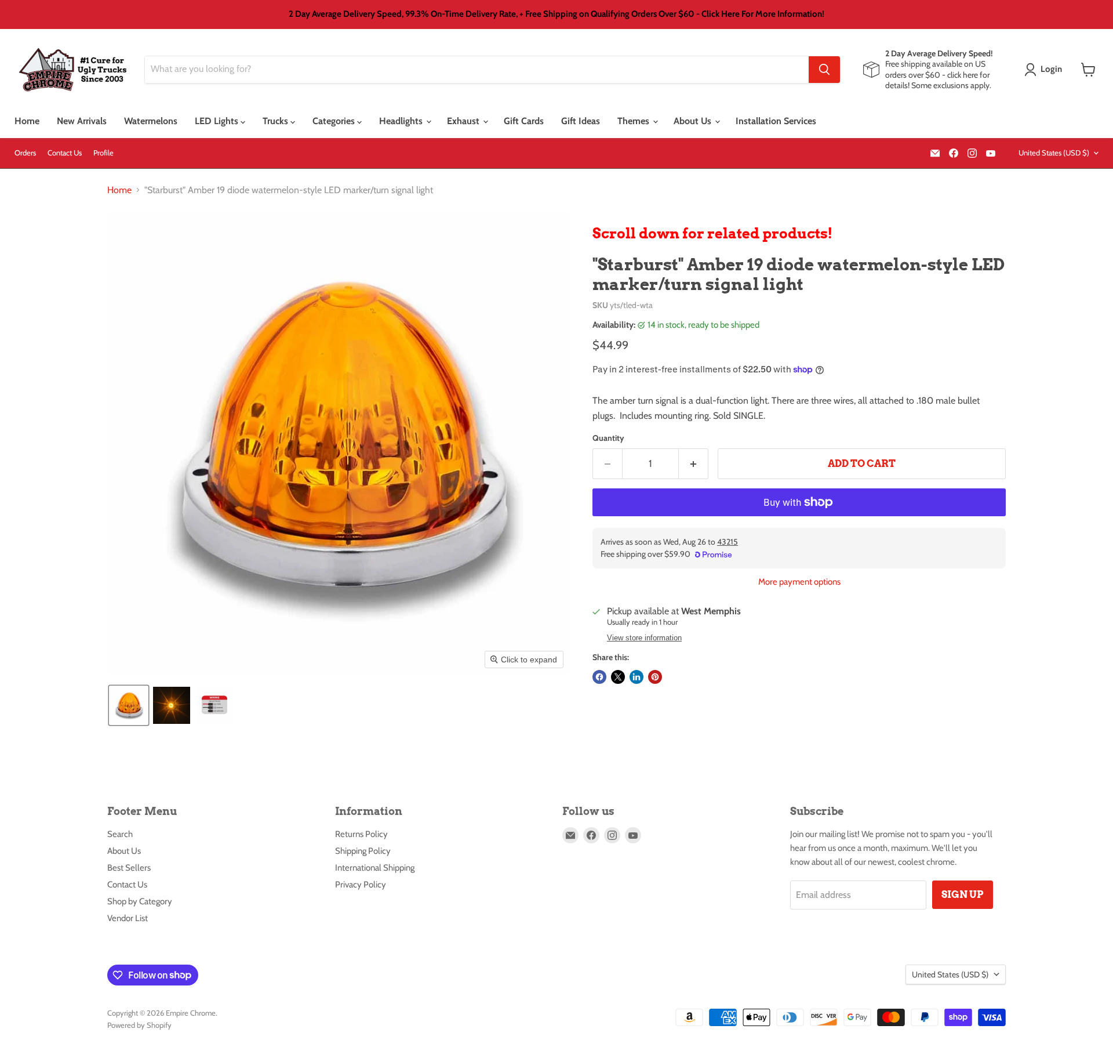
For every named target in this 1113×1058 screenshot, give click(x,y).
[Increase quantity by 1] (693, 464)
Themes (634, 120)
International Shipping (374, 868)
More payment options (799, 582)
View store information (644, 638)
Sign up (962, 894)
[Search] (824, 69)
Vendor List (127, 918)
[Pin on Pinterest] (655, 677)
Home (26, 120)
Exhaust (464, 120)
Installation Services (776, 120)
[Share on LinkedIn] (636, 677)
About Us (694, 120)
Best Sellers (129, 868)
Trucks (276, 120)
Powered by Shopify (139, 1025)
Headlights (402, 120)
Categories (334, 120)
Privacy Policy (360, 884)
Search (120, 834)
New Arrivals (82, 120)
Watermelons (150, 120)
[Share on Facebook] (599, 677)
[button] (1045, 70)
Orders (25, 152)
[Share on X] (618, 677)
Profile (103, 152)
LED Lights (218, 120)
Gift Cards (524, 120)
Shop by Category (139, 901)
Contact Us (65, 152)
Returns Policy (361, 834)
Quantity (608, 438)
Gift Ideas (580, 120)
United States (1054, 152)
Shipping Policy (363, 851)
